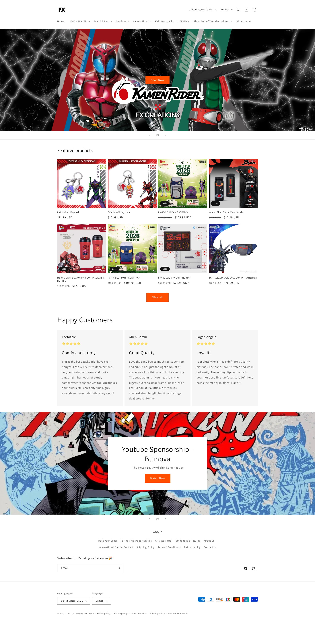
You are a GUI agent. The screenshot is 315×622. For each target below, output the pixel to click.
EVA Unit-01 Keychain (68, 212)
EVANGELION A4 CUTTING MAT (174, 277)
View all (157, 297)
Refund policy (192, 547)
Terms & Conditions (169, 547)
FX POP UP (69, 613)
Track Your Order (107, 540)
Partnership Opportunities (136, 540)
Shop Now (157, 80)
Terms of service (138, 613)
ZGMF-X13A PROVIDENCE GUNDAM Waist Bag (233, 277)
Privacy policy (120, 613)
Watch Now (157, 478)
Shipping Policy (145, 547)
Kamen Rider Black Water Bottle (226, 212)
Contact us (210, 547)
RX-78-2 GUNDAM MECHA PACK (124, 277)
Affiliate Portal (163, 540)
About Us (209, 540)
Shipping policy (157, 613)
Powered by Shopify (84, 613)
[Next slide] (166, 135)
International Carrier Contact (115, 547)
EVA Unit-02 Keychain (119, 212)
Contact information (178, 613)
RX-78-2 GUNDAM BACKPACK (173, 212)
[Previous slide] (149, 135)
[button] (78, 21)
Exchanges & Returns (188, 540)
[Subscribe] (119, 568)
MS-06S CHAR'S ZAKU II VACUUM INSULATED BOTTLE (80, 279)
